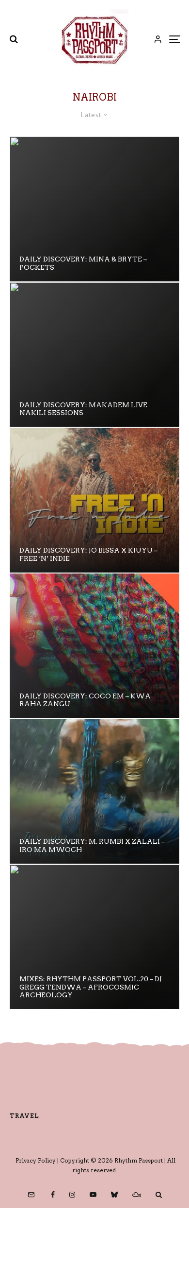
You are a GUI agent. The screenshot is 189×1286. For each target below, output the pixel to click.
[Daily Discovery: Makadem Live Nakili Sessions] (94, 354)
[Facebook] (53, 1194)
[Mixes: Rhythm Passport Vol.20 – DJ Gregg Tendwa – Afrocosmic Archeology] (94, 937)
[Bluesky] (114, 1194)
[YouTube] (93, 1194)
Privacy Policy (36, 1160)
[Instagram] (72, 1194)
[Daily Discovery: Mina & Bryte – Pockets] (94, 209)
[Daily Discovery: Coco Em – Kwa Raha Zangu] (94, 645)
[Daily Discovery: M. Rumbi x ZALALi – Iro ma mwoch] (94, 791)
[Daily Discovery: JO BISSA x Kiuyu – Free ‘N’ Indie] (94, 500)
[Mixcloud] (136, 1194)
